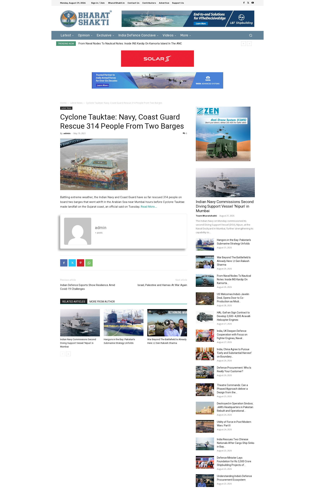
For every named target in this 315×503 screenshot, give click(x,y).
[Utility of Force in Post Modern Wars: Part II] (205, 426)
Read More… (149, 206)
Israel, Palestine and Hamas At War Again (162, 285)
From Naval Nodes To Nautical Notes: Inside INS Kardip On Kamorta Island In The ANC (130, 43)
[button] (250, 35)
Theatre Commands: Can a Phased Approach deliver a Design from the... (232, 389)
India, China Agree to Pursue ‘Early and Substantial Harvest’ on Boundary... (234, 353)
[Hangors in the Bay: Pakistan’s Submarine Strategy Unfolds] (123, 322)
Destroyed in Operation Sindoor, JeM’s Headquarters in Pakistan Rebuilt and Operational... (235, 407)
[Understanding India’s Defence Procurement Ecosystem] (205, 480)
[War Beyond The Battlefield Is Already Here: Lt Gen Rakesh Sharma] (167, 322)
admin (67, 133)
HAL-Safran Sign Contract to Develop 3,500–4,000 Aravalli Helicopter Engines (233, 316)
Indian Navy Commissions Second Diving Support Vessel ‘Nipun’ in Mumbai (78, 343)
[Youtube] (252, 3)
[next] (249, 43)
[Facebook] (244, 3)
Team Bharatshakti (206, 215)
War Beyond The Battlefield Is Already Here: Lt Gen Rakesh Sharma (234, 261)
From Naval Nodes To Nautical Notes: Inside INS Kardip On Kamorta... (234, 279)
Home (63, 102)
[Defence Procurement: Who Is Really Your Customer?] (205, 372)
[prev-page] (62, 354)
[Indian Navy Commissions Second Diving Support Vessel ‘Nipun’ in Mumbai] (80, 322)
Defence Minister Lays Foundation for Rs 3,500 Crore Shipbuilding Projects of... (234, 461)
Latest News (76, 102)
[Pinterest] (80, 263)
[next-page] (68, 354)
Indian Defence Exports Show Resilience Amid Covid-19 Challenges (87, 287)
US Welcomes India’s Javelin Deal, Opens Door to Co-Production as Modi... (233, 298)
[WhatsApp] (89, 263)
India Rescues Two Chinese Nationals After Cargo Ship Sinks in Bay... (235, 443)
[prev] (243, 43)
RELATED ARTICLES (73, 301)
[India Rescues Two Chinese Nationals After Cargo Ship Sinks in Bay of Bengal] (205, 444)
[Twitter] (248, 3)
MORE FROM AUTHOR (102, 301)
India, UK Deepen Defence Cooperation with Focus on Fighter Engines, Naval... (232, 334)
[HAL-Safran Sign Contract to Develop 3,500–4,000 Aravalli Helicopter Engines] (205, 317)
